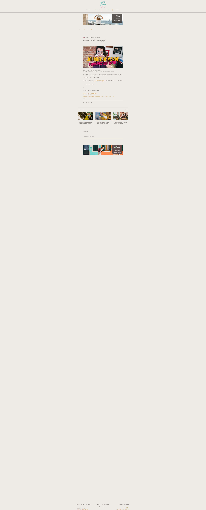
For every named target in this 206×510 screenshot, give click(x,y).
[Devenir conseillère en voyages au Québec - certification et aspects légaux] (103, 116)
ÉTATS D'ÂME (86, 29)
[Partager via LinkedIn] (88, 102)
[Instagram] (99, 507)
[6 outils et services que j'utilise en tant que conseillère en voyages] (85, 116)
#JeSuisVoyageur (125, 507)
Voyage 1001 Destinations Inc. (122, 509)
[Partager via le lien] (91, 102)
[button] (88, 10)
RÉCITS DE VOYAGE (94, 29)
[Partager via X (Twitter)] (86, 102)
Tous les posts (80, 29)
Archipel (127, 508)
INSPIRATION (101, 29)
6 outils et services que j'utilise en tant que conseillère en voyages (85, 123)
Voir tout (126, 109)
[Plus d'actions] (122, 37)
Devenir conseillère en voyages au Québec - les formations (120, 123)
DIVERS (115, 29)
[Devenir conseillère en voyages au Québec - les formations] (120, 116)
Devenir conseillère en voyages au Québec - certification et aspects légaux (103, 123)
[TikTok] (106, 507)
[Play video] (103, 57)
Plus (119, 29)
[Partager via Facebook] (83, 102)
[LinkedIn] (104, 507)
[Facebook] (102, 507)
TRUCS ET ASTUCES (109, 29)
